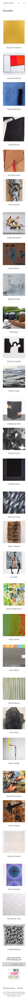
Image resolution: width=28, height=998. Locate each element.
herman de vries (14, 918)
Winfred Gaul (14, 484)
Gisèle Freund (14, 453)
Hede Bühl (14, 332)
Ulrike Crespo (14, 391)
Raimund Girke (14, 517)
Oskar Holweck (14, 546)
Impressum (20, 988)
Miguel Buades (14, 299)
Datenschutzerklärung (9, 988)
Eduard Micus (14, 703)
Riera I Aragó (14, 763)
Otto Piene (14, 732)
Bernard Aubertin (14, 47)
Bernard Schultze (14, 796)
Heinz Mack (14, 670)
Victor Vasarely (14, 889)
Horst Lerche (14, 639)
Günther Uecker (14, 856)
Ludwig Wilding (14, 949)
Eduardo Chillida (14, 361)
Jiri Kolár (14, 577)
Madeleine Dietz (14, 424)
